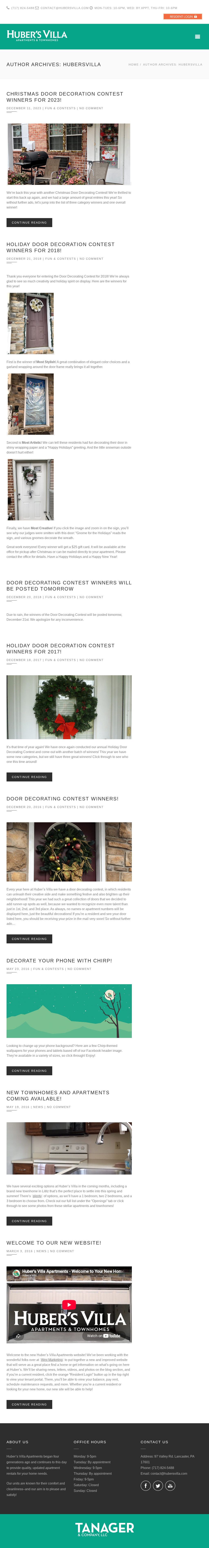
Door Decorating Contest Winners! (63, 798)
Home (134, 64)
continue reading (29, 222)
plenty (37, 1196)
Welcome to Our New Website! (54, 1243)
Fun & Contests (60, 108)
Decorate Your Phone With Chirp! (59, 960)
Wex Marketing (52, 1360)
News (38, 1107)
